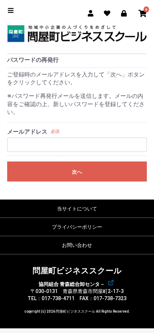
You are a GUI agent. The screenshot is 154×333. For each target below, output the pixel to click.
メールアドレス (27, 131)
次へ (77, 172)
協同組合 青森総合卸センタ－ (72, 284)
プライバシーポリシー (77, 227)
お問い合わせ (77, 245)
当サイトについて (77, 209)
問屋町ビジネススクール (77, 270)
